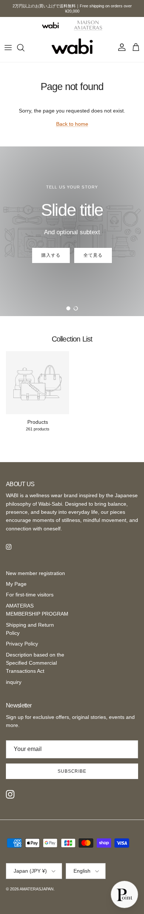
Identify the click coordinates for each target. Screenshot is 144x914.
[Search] (24, 47)
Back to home (72, 124)
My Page (16, 584)
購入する (51, 255)
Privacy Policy (22, 644)
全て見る (93, 255)
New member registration (35, 573)
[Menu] (8, 47)
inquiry (13, 682)
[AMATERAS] (88, 25)
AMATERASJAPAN (37, 889)
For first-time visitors (30, 595)
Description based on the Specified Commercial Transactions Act (35, 663)
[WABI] (50, 25)
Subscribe (72, 771)
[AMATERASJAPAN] (72, 47)
